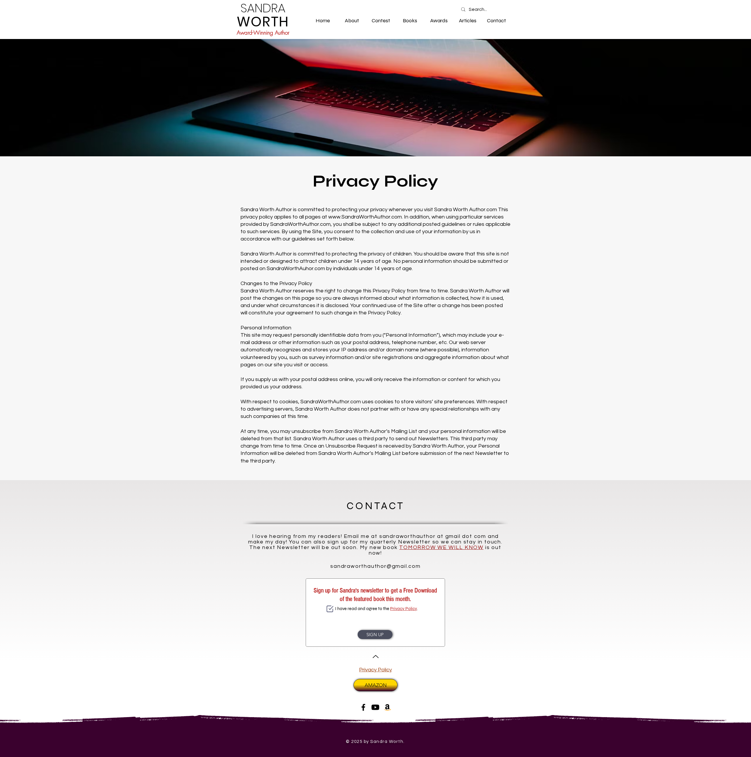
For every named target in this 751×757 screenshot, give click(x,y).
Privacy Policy (403, 608)
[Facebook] (363, 707)
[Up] (375, 656)
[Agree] (330, 609)
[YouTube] (375, 707)
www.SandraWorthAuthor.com (365, 217)
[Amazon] (387, 707)
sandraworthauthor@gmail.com (375, 566)
